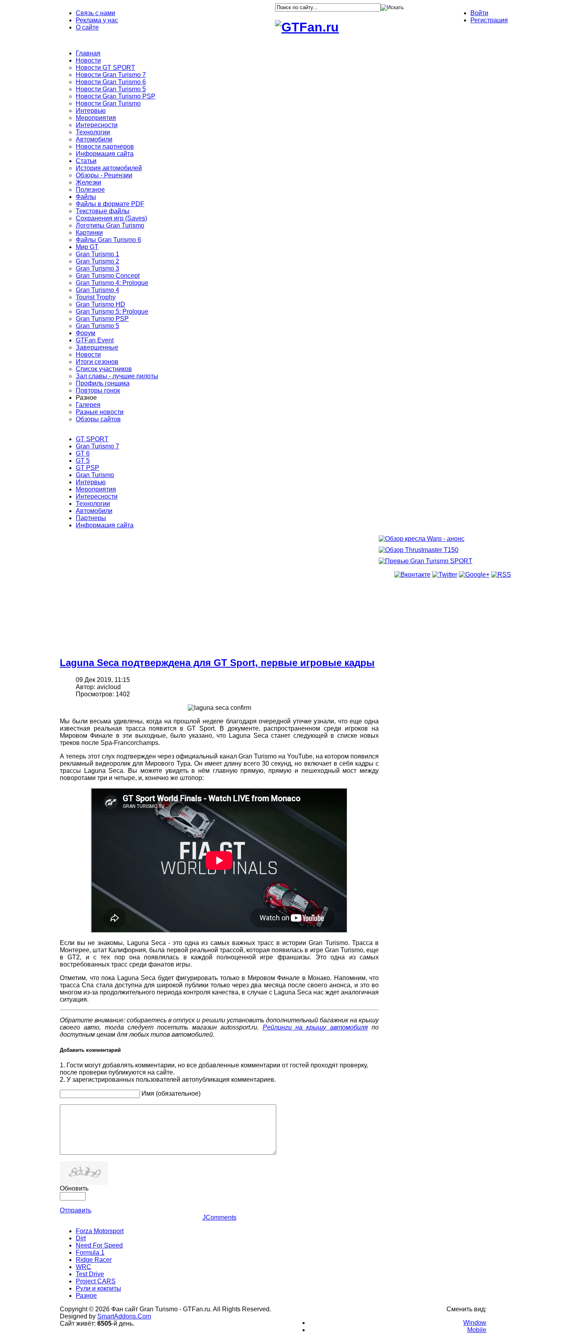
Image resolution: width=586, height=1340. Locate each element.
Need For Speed (99, 1245)
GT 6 (83, 453)
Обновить (74, 1188)
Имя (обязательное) (171, 1093)
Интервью (91, 482)
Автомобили (94, 510)
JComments (219, 1217)
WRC (83, 1266)
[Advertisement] (219, 592)
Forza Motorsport (100, 1231)
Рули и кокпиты (98, 1288)
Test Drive (90, 1274)
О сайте (87, 27)
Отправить (75, 1210)
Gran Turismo (95, 475)
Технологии (93, 503)
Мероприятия (96, 489)
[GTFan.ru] (307, 27)
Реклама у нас (97, 20)
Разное (86, 1295)
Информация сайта (105, 525)
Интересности (97, 496)
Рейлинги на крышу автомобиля (315, 1027)
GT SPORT (92, 439)
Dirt (81, 1238)
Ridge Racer (94, 1259)
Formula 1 (90, 1252)
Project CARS (96, 1281)
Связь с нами (95, 13)
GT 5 (83, 460)
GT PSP (87, 467)
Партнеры (91, 518)
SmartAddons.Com (124, 1316)
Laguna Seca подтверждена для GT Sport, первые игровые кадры (217, 662)
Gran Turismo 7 (97, 446)
